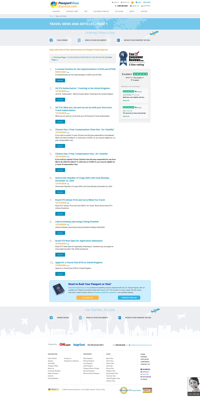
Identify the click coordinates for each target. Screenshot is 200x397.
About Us (51, 368)
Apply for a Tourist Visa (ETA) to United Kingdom (78, 262)
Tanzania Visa (111, 376)
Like (139, 2)
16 (106, 57)
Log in (116, 2)
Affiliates (145, 359)
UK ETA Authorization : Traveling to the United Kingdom (82, 88)
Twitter (145, 374)
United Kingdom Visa (113, 378)
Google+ (145, 372)
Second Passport (89, 371)
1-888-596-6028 (120, 345)
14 (100, 57)
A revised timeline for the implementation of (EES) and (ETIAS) (85, 69)
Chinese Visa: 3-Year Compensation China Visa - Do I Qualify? (84, 129)
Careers (50, 376)
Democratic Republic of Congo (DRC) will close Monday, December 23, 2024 (82, 179)
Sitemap (144, 357)
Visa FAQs (51, 363)
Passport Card (72, 11)
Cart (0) (125, 2)
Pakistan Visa (110, 371)
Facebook (146, 369)
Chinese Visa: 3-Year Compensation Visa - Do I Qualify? (81, 153)
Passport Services (129, 298)
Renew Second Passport (91, 373)
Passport (56, 11)
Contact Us (145, 364)
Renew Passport (88, 361)
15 (103, 57)
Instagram (146, 377)
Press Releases (53, 378)
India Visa (109, 366)
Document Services (101, 11)
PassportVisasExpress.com (77, 287)
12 (94, 57)
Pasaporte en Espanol (71, 361)
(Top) (68, 72)
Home (51, 16)
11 (90, 57)
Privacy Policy (100, 389)
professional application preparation (105, 292)
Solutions (119, 11)
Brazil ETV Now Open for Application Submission (79, 240)
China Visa (109, 361)
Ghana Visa (110, 363)
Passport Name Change (91, 368)
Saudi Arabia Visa (112, 373)
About (132, 11)
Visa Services (87, 298)
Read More (60, 80)
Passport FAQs (53, 366)
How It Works (52, 358)
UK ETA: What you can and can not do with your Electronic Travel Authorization (83, 109)
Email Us (135, 6)
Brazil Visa (109, 358)
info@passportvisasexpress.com (141, 345)
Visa (85, 11)
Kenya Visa (110, 368)
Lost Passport (87, 363)
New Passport (87, 358)
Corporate (145, 362)
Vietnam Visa (110, 381)
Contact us (67, 358)
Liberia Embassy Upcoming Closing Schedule (77, 221)
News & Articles (53, 373)
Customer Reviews (54, 371)
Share (148, 2)
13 (97, 57)
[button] (194, 386)
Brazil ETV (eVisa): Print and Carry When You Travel (80, 199)
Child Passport (88, 366)
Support (146, 6)
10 (87, 57)
